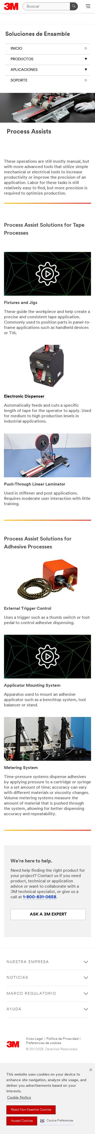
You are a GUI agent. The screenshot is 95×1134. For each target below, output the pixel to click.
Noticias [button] (17, 978)
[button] (56, 1120)
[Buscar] (74, 6)
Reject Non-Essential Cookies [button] (31, 1109)
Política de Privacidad (62, 1039)
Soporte (19, 81)
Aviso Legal (34, 1039)
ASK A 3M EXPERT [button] (48, 914)
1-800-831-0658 (39, 897)
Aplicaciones (24, 70)
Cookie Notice (19, 1098)
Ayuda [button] (14, 1009)
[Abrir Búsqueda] (88, 7)
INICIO (16, 49)
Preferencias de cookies (43, 1043)
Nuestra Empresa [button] (28, 962)
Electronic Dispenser (24, 396)
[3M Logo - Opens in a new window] (11, 6)
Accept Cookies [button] (22, 1121)
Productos (22, 59)
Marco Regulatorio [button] (31, 994)
